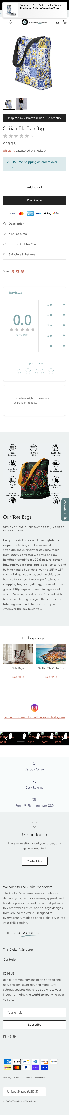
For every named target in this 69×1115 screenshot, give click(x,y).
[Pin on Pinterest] (22, 271)
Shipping (9, 151)
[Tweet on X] (13, 271)
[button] (56, 304)
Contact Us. (35, 861)
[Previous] (6, 738)
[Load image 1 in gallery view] (34, 61)
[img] (16, 136)
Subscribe (34, 1025)
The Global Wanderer (24, 1101)
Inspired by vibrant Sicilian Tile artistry (34, 118)
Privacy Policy (11, 1077)
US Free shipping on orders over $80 (34, 5)
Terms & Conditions (34, 1077)
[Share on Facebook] (17, 271)
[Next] (62, 738)
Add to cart (34, 187)
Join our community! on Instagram (34, 717)
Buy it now (34, 200)
